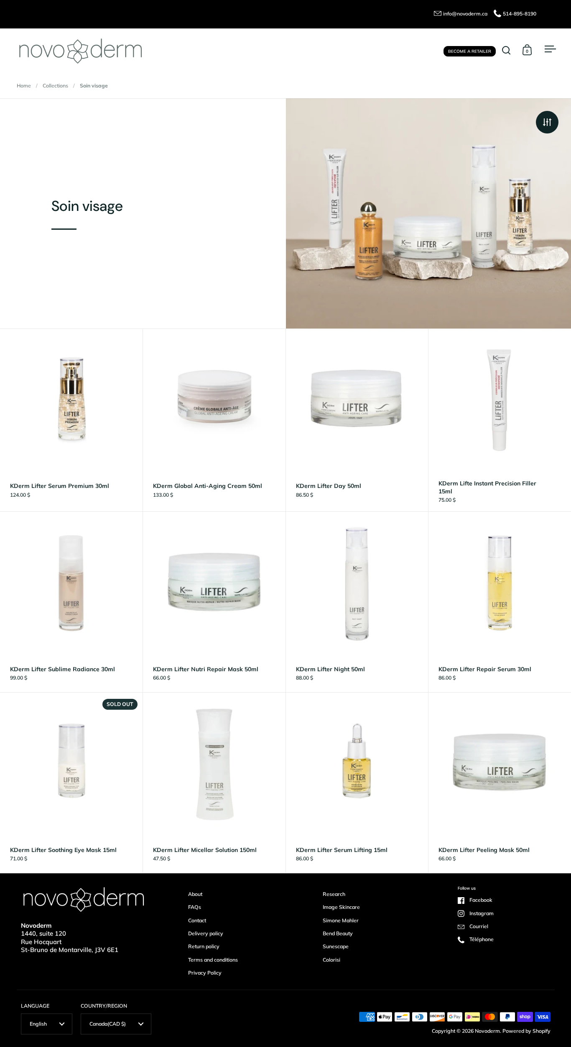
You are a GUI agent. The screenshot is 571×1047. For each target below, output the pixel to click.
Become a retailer (469, 51)
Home (24, 85)
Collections (55, 85)
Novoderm (487, 1031)
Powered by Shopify (526, 1031)
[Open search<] (506, 50)
